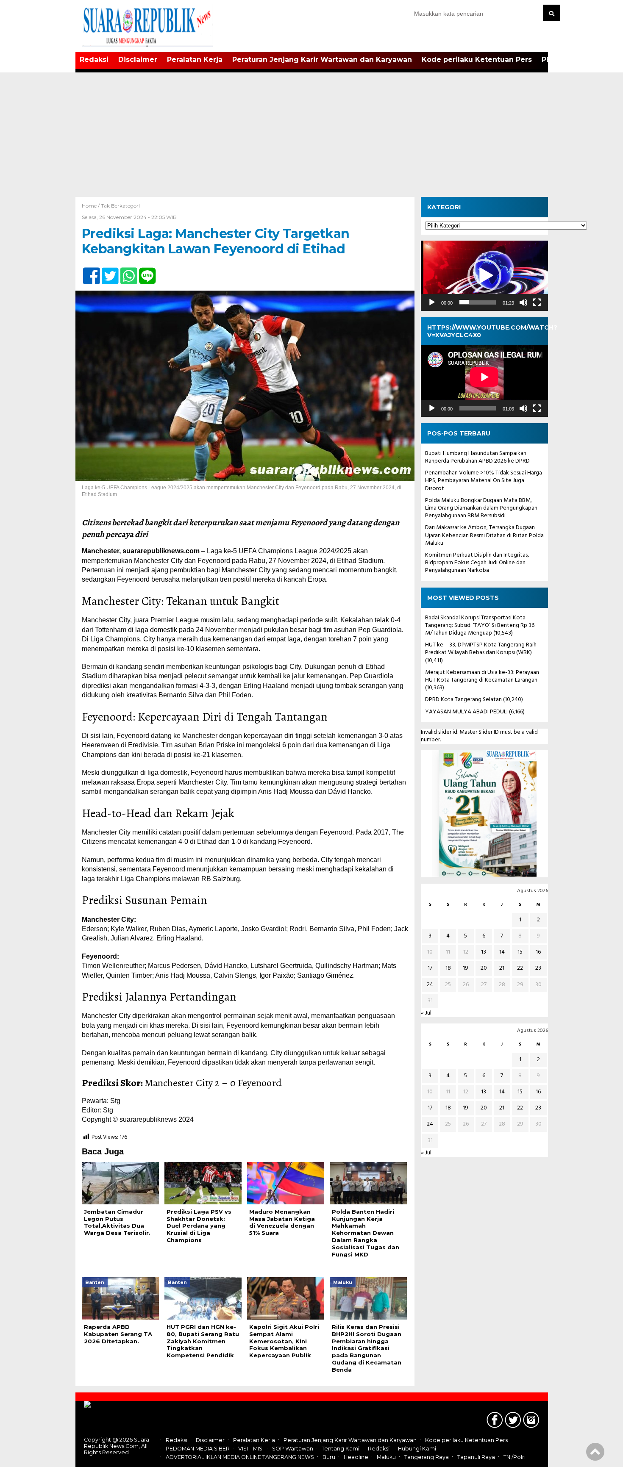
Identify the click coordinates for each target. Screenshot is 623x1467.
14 (502, 952)
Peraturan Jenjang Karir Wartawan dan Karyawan (322, 59)
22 (520, 968)
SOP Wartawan (292, 1448)
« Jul (426, 1013)
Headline (356, 1457)
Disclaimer (137, 59)
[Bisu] (523, 302)
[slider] (477, 302)
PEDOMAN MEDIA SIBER (198, 1448)
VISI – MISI (251, 1448)
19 (465, 968)
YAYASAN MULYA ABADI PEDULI (466, 711)
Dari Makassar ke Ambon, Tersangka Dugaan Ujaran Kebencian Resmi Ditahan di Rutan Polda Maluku (484, 535)
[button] (484, 276)
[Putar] (432, 302)
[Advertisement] (311, 133)
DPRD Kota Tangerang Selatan (463, 699)
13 (483, 952)
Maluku (386, 1457)
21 (501, 968)
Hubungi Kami (417, 1448)
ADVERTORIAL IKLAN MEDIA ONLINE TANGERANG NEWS (240, 1457)
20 (484, 968)
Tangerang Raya (426, 1457)
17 (430, 968)
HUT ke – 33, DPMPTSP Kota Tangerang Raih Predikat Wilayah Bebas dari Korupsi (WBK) (481, 648)
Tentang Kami (340, 1448)
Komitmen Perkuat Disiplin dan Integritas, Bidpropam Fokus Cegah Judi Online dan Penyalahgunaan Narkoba (477, 562)
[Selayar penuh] (537, 302)
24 (430, 984)
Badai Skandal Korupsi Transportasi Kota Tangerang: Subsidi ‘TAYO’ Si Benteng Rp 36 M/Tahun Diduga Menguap (479, 625)
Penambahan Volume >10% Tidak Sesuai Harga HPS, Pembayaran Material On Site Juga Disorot (483, 480)
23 (538, 968)
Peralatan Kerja (194, 59)
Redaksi (94, 59)
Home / (91, 205)
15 (520, 952)
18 (448, 968)
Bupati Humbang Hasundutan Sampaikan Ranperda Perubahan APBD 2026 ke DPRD (477, 457)
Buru (329, 1457)
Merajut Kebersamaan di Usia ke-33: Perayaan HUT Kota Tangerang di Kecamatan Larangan (482, 676)
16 (538, 952)
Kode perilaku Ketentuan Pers (477, 59)
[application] (484, 276)
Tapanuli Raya (476, 1457)
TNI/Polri (514, 1457)
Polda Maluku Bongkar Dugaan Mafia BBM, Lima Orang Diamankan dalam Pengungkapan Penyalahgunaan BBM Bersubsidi (481, 508)
